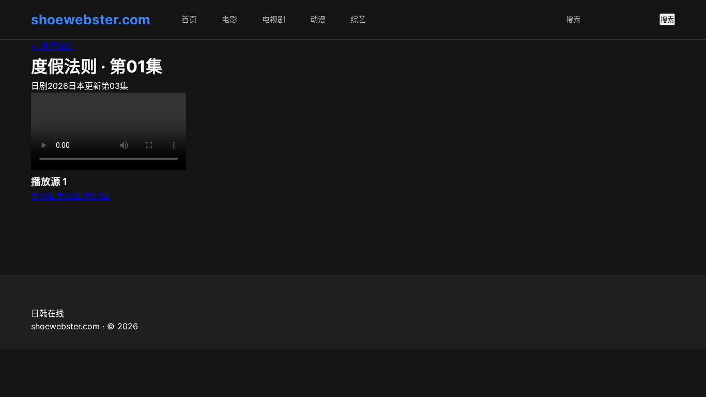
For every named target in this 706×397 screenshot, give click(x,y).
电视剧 (273, 19)
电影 (229, 19)
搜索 (667, 20)
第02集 (69, 196)
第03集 (96, 196)
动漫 (318, 19)
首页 (189, 19)
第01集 (43, 196)
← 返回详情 (52, 46)
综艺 (358, 19)
